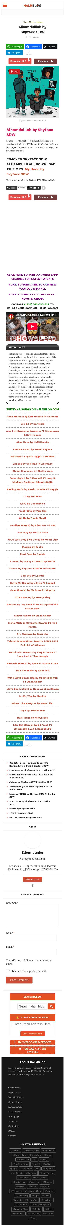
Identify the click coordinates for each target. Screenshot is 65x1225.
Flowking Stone (21, 1164)
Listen (39, 22)
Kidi (37, 1168)
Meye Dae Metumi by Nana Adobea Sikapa (32, 688)
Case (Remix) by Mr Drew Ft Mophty (32, 590)
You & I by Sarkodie (32, 423)
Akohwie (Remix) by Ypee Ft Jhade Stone (32, 663)
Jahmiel (36, 1164)
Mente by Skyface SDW (22, 808)
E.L (35, 1159)
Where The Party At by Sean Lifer (32, 703)
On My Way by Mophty (32, 696)
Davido (48, 1155)
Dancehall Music (16, 1097)
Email (10, 946)
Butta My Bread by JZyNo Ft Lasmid (32, 583)
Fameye (44, 1159)
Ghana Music (29, 22)
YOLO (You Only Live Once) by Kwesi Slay (32, 539)
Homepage (13, 1116)
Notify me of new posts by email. (27, 971)
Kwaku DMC (24, 1177)
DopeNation (23, 1159)
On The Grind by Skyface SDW (25, 817)
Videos (49, 1209)
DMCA (11, 1130)
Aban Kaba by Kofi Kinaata (32, 442)
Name (10, 933)
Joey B (14, 1168)
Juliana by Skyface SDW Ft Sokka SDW (30, 782)
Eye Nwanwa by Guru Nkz (32, 634)
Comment (12, 903)
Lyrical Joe (35, 1182)
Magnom (48, 1182)
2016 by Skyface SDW (21, 813)
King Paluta (49, 1168)
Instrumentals (15, 1106)
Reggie (36, 1195)
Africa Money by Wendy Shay (32, 597)
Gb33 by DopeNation (32, 503)
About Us (12, 1121)
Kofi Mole (31, 1173)
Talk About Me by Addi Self (33, 670)
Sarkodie (17, 1200)
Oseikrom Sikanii (34, 1191)
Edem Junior (34, 37)
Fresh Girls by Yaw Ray (32, 510)
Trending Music (21, 1209)
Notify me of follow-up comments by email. (28, 962)
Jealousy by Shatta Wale (32, 532)
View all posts (32, 879)
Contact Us (13, 1126)
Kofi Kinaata (17, 1173)
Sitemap (40, 1074)
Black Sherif (49, 1150)
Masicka (21, 1186)
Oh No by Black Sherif (32, 518)
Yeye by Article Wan (32, 710)
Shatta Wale (31, 1200)
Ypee (33, 1218)
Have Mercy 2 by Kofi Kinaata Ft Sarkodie (32, 416)
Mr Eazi (45, 1186)
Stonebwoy (47, 1200)
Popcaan (50, 1191)
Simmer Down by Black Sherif (32, 615)
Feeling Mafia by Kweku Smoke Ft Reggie (32, 489)
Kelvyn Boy (26, 1168)
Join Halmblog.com (32, 1033)
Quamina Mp (22, 1195)
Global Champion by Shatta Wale (32, 471)
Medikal (33, 1186)
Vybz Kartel (18, 1213)
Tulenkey (37, 1209)
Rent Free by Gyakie (32, 554)
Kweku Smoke (40, 1177)
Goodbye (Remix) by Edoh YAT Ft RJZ (33, 525)
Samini (46, 1195)
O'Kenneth (17, 1191)
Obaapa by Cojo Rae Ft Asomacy (32, 463)
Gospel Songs (15, 1102)
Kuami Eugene (47, 1173)
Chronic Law (20, 1155)
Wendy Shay (34, 1213)
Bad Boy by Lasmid (32, 575)
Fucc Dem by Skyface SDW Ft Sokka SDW (32, 770)
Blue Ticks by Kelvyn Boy (32, 717)
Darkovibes (35, 1155)
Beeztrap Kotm (31, 1150)
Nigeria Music (14, 1092)
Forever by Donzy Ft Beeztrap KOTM (32, 561)
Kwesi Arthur (19, 1182)
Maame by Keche (32, 546)
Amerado (15, 1150)
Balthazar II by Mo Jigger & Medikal (33, 456)
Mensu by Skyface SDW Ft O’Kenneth (32, 568)
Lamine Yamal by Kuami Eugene (32, 449)
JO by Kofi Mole (32, 496)
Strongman (21, 1204)
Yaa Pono (48, 1213)
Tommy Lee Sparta (40, 1204)
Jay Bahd (48, 1164)
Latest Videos (14, 1111)
